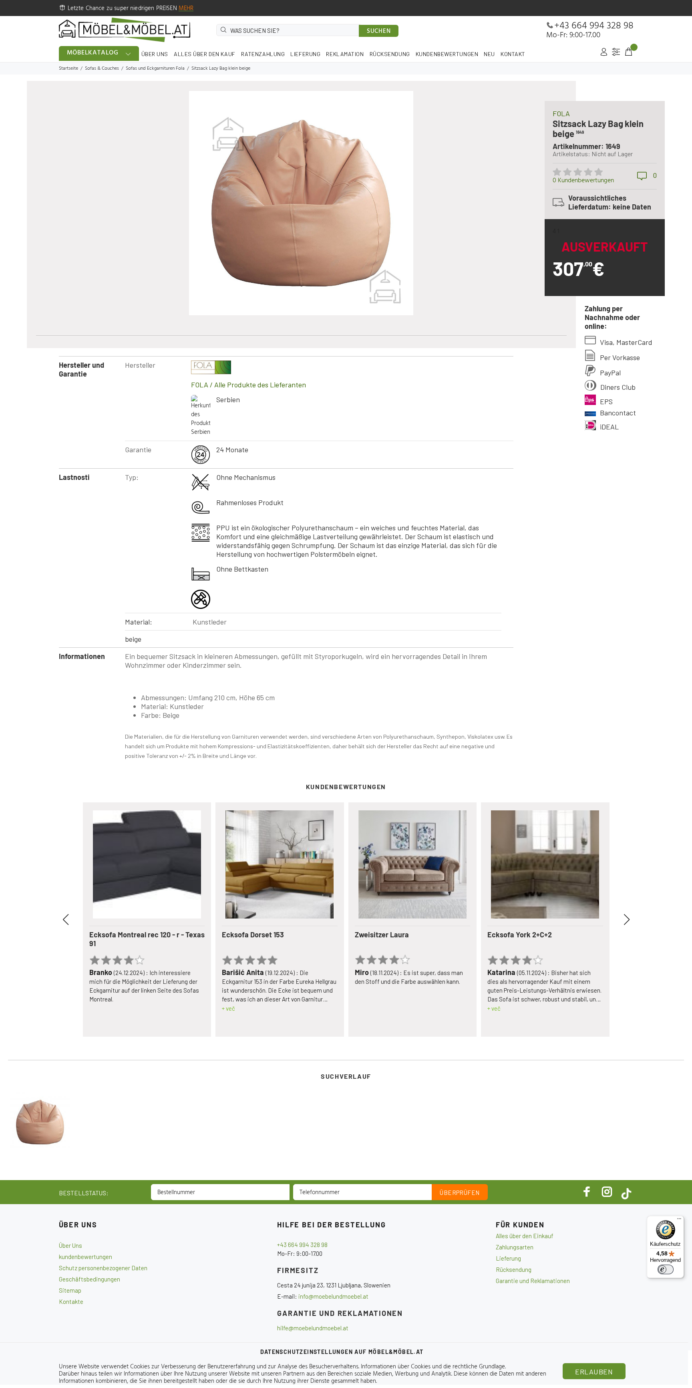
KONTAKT (513, 53)
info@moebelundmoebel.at (333, 1296)
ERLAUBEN (594, 1371)
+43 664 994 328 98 (594, 26)
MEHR (186, 8)
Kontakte (71, 1301)
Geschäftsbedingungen (89, 1279)
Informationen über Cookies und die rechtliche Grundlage (433, 1367)
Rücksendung (513, 1269)
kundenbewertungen (85, 1256)
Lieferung (508, 1258)
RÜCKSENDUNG (390, 53)
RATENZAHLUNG (263, 53)
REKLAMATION (345, 53)
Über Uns (70, 1245)
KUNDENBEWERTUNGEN (447, 53)
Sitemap (70, 1290)
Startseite (68, 68)
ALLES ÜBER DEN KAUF (204, 53)
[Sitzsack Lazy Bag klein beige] (40, 1122)
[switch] (666, 1269)
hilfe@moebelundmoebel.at (312, 1328)
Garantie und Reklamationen (533, 1280)
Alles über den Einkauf (524, 1235)
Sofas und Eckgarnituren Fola (155, 68)
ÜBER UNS (154, 53)
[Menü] (679, 1220)
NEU (489, 53)
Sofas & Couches (102, 68)
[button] (75, 919)
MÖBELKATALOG (93, 53)
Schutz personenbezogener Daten (103, 1267)
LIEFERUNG (305, 53)
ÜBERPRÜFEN (460, 1192)
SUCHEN (379, 31)
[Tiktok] (626, 1192)
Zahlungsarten (514, 1247)
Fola (561, 113)
